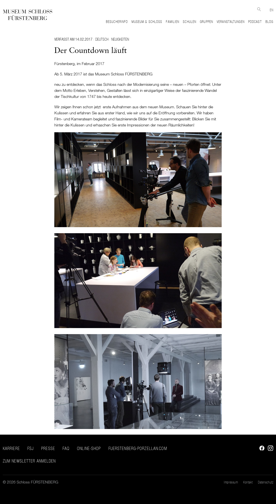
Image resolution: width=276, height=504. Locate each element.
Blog (269, 22)
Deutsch (101, 39)
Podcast (255, 22)
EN (271, 10)
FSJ (30, 448)
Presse (48, 448)
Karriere (11, 448)
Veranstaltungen (231, 22)
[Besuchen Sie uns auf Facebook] (261, 449)
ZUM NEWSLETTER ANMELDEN (29, 461)
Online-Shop (89, 448)
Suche (259, 9)
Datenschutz (265, 482)
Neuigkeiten (120, 39)
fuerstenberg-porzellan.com (137, 448)
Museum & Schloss (147, 22)
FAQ (66, 448)
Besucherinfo (117, 22)
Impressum (231, 482)
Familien (172, 22)
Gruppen (206, 22)
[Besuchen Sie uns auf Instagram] (269, 449)
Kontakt (247, 482)
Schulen (189, 22)
